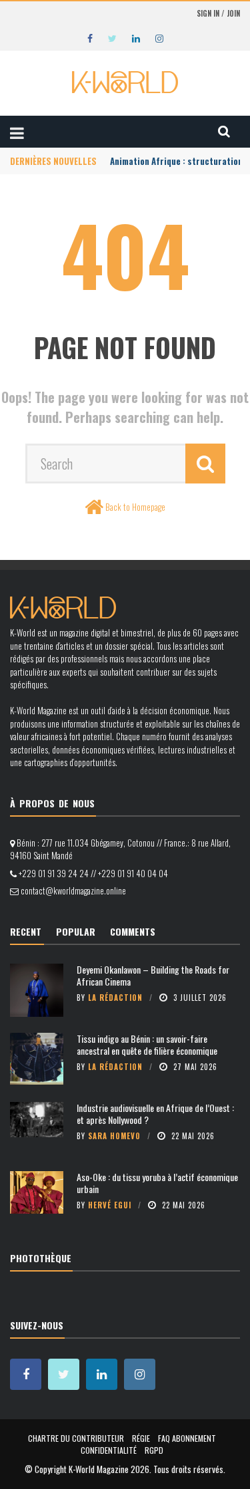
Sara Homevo (114, 1136)
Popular (75, 931)
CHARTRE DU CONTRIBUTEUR (76, 1438)
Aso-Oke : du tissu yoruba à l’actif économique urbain (157, 1183)
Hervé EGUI (109, 1205)
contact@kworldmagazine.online (73, 890)
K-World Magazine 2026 (109, 1469)
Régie (141, 1438)
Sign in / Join (218, 13)
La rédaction (115, 997)
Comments (132, 931)
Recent (25, 931)
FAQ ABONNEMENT (187, 1438)
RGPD (154, 1450)
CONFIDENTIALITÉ (109, 1450)
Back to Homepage (135, 506)
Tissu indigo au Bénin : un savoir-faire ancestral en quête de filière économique (147, 1044)
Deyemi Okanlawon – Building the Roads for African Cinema (153, 975)
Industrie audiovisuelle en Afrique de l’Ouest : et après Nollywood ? (155, 1114)
